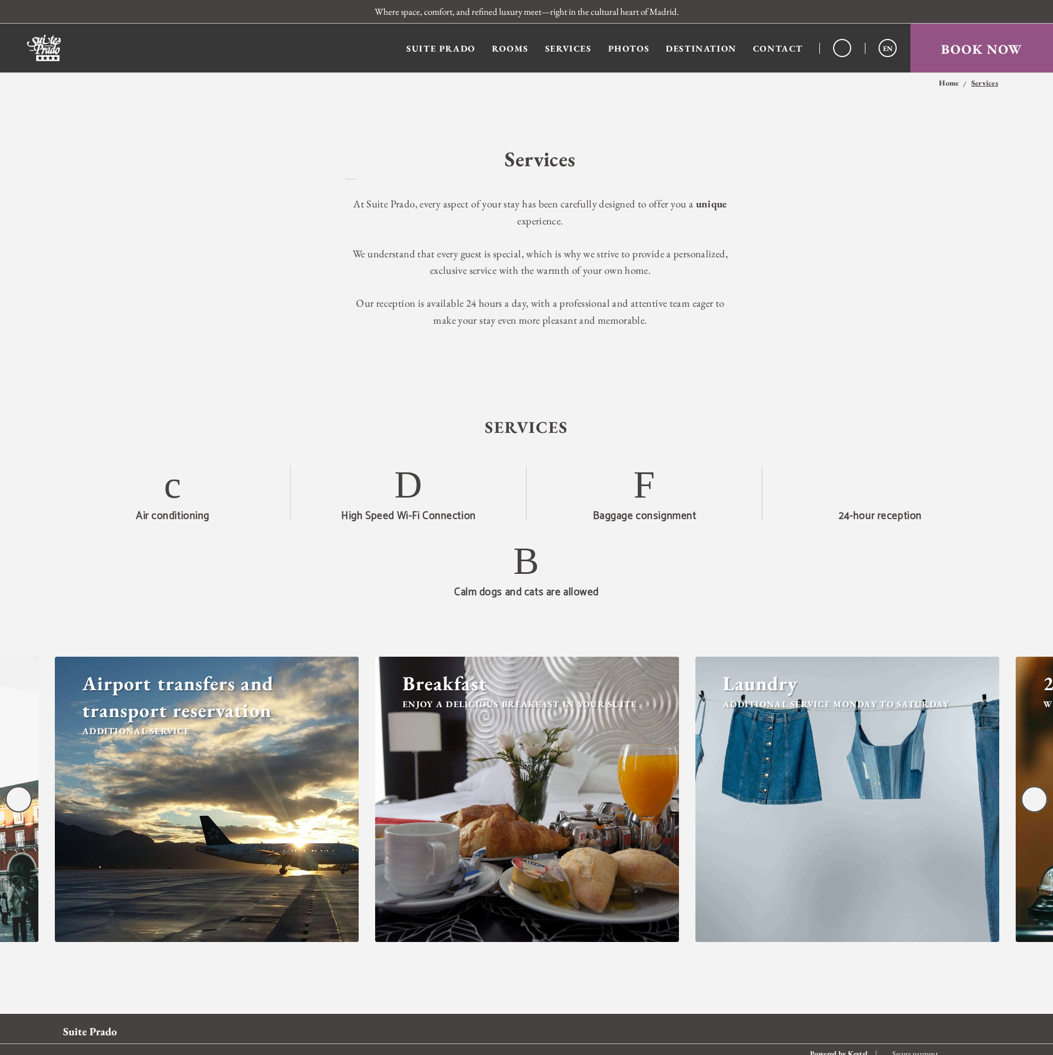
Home (949, 83)
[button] (887, 48)
